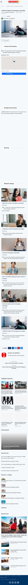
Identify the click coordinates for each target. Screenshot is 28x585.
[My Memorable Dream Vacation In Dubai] (5, 544)
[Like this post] (9, 348)
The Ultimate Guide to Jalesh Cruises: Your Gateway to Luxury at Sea (7, 423)
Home (2, 6)
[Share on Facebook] (13, 348)
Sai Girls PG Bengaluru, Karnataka (10, 252)
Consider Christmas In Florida (11, 446)
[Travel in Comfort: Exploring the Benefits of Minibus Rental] (21, 385)
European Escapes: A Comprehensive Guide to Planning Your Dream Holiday (7, 407)
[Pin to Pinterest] (18, 348)
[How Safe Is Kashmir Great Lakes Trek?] (5, 567)
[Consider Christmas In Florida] (14, 441)
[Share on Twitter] (15, 348)
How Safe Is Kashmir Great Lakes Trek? (9, 470)
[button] (2, 441)
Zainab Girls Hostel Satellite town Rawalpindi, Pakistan (12, 498)
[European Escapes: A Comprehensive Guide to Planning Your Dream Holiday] (7, 400)
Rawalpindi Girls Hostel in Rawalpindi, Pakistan (11, 492)
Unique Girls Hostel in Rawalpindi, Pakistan (10, 487)
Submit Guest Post (3, 577)
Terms (1, 575)
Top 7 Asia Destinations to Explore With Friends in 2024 (13, 464)
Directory (13, 575)
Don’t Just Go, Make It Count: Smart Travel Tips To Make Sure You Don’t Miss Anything (14, 535)
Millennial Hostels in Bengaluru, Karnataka (13, 203)
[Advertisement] (14, 89)
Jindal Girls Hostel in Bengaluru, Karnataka (13, 229)
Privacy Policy (7, 575)
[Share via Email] (21, 348)
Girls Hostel (4, 205)
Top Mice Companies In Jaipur (7, 467)
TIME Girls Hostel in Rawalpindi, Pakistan (9, 503)
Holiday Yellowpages (10, 12)
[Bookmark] (2, 200)
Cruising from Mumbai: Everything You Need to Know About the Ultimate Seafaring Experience (20, 408)
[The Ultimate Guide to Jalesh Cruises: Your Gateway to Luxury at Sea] (7, 417)
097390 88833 (7, 210)
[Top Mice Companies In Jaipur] (5, 560)
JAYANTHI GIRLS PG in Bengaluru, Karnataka (13, 331)
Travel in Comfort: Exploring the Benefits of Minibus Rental (21, 391)
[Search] (26, 1)
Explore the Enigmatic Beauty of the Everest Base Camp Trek (20, 423)
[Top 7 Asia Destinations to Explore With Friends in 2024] (5, 552)
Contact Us (19, 575)
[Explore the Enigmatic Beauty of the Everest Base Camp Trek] (21, 417)
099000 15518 (6, 55)
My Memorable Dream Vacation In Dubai (9, 461)
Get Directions (9, 73)
